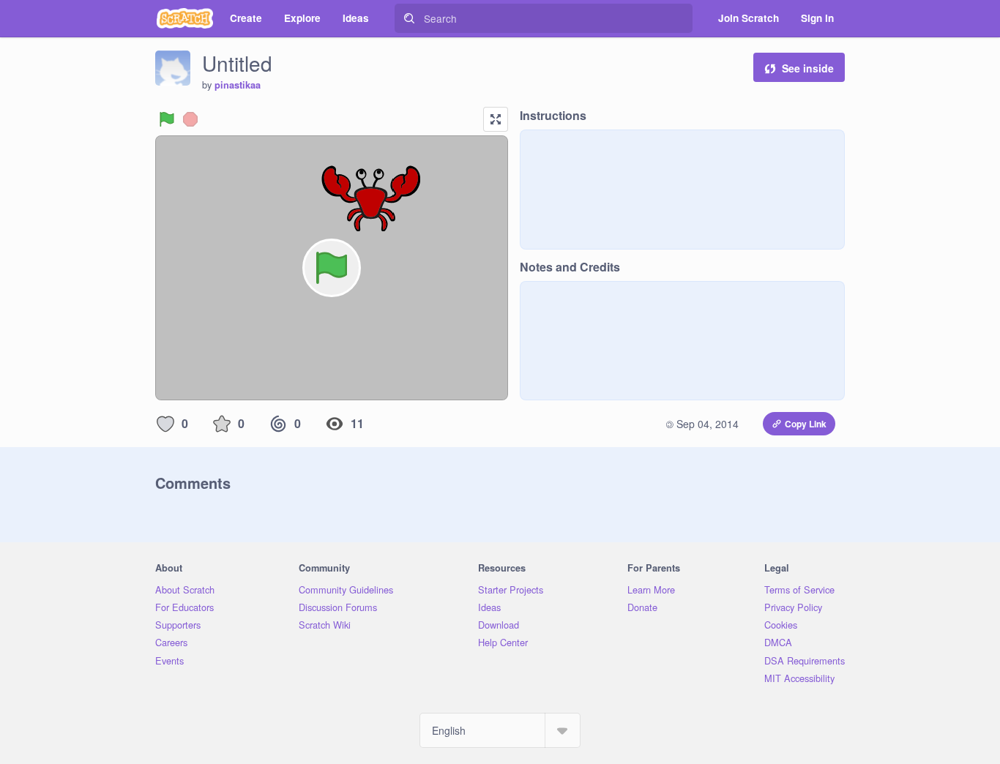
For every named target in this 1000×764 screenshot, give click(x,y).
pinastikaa (237, 84)
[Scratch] (184, 18)
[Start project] (167, 119)
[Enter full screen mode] (495, 119)
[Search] (409, 18)
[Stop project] (190, 119)
